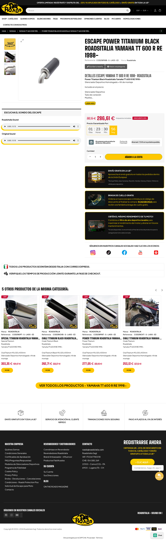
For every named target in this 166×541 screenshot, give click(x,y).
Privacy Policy (11, 475)
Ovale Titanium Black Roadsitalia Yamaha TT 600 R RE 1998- (59, 338)
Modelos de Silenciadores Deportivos (22, 464)
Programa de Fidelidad (15, 467)
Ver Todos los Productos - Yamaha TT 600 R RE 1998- (83, 385)
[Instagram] (11, 515)
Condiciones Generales (16, 453)
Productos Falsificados (54, 460)
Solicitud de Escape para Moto (19, 486)
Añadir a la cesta (133, 157)
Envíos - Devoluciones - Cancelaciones (23, 478)
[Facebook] (6, 515)
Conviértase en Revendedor (56, 449)
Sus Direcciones (51, 475)
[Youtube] (17, 515)
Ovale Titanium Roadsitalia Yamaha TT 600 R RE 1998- (142, 338)
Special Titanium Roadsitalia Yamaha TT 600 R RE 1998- (20, 338)
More (7, 370)
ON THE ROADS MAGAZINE (56, 486)
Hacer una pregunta (117, 66)
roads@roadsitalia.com (93, 449)
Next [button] (162, 290)
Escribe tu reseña (96, 66)
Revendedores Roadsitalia (56, 453)
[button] (142, 462)
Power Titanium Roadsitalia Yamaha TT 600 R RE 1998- (101, 338)
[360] (10, 44)
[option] (20, 335)
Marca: (124, 60)
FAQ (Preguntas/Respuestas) (18, 460)
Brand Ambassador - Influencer (58, 457)
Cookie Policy (11, 471)
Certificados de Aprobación (18, 457)
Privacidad (91, 538)
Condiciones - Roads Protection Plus (22, 482)
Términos (99, 538)
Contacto (9, 489)
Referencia (90, 60)
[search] (127, 10)
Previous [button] (156, 290)
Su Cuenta (48, 471)
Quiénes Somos (12, 449)
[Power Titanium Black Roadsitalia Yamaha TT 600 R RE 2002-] (10, 57)
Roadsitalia (131, 60)
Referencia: (6, 334)
